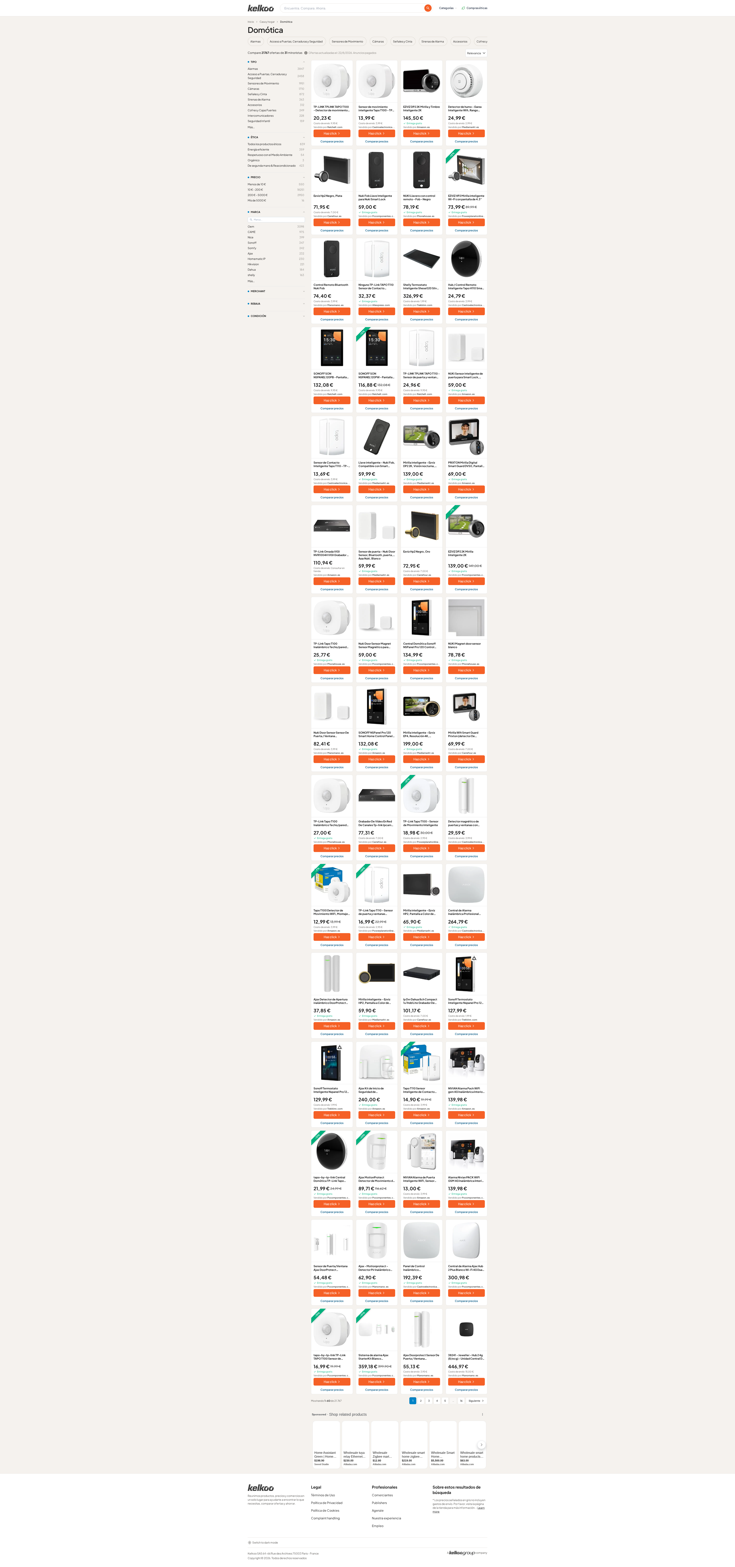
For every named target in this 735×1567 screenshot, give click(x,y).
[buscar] (428, 8)
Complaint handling (325, 1518)
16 (461, 1400)
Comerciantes (382, 1495)
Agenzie (378, 1510)
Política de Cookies (325, 1510)
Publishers (379, 1503)
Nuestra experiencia (386, 1518)
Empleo (377, 1526)
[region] (367, 41)
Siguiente (474, 1400)
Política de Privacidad (327, 1503)
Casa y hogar (267, 21)
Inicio (251, 21)
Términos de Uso (323, 1495)
